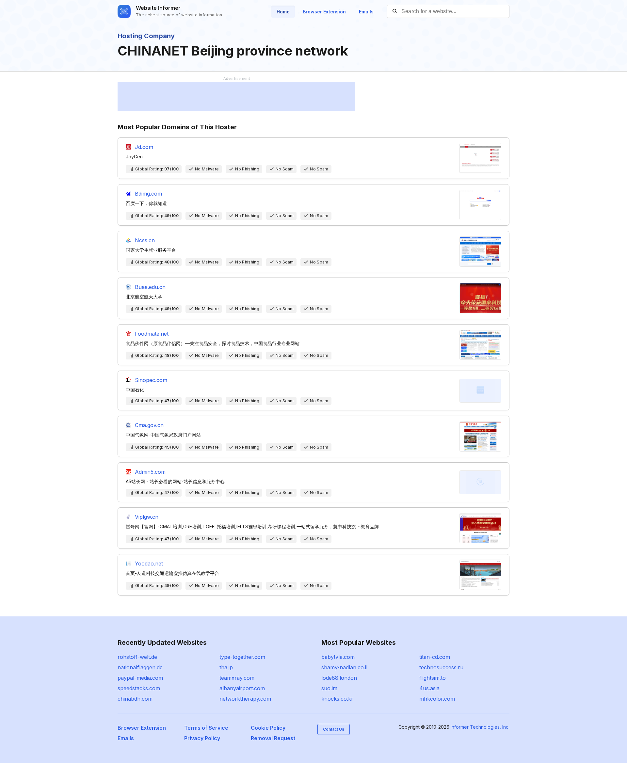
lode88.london (339, 678)
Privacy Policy (202, 738)
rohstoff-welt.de (137, 657)
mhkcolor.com (437, 698)
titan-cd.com (434, 657)
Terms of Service (206, 727)
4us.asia (429, 688)
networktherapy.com (245, 698)
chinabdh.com (135, 698)
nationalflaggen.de (140, 667)
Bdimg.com (148, 193)
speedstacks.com (139, 688)
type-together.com (242, 657)
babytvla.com (338, 657)
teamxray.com (236, 678)
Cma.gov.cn (149, 425)
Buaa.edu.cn (150, 287)
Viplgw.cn (146, 517)
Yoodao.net (149, 563)
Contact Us (333, 729)
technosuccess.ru (441, 667)
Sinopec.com (151, 380)
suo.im (329, 688)
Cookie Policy (268, 727)
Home (283, 11)
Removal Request (273, 738)
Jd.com (144, 147)
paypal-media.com (140, 678)
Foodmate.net (152, 333)
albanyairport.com (242, 688)
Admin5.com (150, 472)
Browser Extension (324, 11)
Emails (366, 11)
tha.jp (226, 667)
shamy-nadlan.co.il (344, 667)
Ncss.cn (145, 240)
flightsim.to (432, 678)
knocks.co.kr (337, 698)
